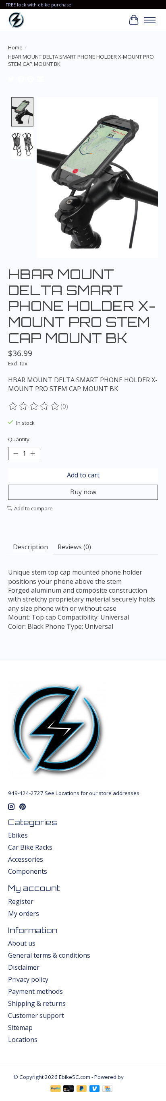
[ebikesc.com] (16, 20)
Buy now (83, 491)
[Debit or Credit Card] (68, 1089)
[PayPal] (55, 1089)
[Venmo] (94, 1089)
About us (21, 943)
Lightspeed (139, 1077)
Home (15, 47)
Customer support (36, 1015)
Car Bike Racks (30, 847)
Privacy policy (28, 979)
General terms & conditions (49, 955)
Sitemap (20, 1027)
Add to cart (83, 475)
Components (27, 871)
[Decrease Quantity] (15, 454)
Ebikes (18, 835)
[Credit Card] (107, 1089)
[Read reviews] (34, 406)
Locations (22, 1039)
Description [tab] (30, 546)
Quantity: (19, 439)
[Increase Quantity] (32, 454)
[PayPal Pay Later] (82, 1089)
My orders (23, 913)
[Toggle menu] (150, 20)
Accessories (25, 859)
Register (20, 901)
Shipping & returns (37, 1003)
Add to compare (33, 508)
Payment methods (35, 991)
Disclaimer (23, 967)
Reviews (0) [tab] (74, 546)
